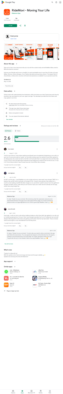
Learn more (13, 38)
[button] (8, 51)
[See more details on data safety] (9, 119)
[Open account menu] (60, 2)
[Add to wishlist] (25, 26)
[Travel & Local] (9, 86)
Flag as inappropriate (11, 291)
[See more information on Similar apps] (15, 267)
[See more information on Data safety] (14, 91)
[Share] (20, 26)
